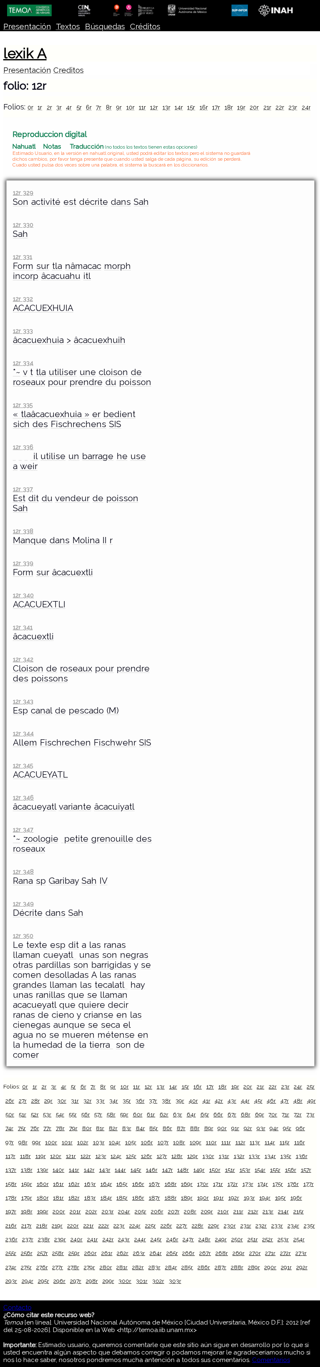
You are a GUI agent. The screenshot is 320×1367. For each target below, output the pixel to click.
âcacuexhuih (99, 340)
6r (89, 107)
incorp (25, 276)
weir (29, 466)
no (41, 1035)
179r (26, 1197)
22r (279, 107)
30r (61, 1100)
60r (137, 1114)
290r (270, 1267)
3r (59, 107)
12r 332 (23, 298)
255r (10, 1253)
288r (237, 1267)
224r (134, 1225)
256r (26, 1253)
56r (85, 1114)
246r (172, 1239)
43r (232, 1100)
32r (87, 1100)
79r (73, 1128)
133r (254, 1156)
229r (213, 1225)
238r (44, 1239)
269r (238, 1253)
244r (140, 1239)
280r (106, 1267)
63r (177, 1114)
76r (34, 1128)
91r (235, 1128)
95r (287, 1128)
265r (172, 1253)
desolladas (66, 975)
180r (43, 1197)
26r (9, 1100)
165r (122, 1184)
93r (261, 1128)
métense (116, 1035)
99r (36, 1142)
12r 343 (23, 701)
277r (57, 1267)
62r (164, 1114)
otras (23, 965)
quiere (91, 1005)
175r (277, 1184)
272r (285, 1253)
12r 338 (23, 530)
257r (42, 1253)
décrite (93, 202)
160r (43, 1184)
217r (26, 1225)
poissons (49, 679)
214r (283, 1211)
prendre (86, 382)
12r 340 (23, 595)
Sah (141, 202)
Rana (23, 881)
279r (89, 1267)
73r (310, 1114)
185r (122, 1197)
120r (55, 1156)
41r (206, 1100)
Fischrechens (78, 424)
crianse (98, 1015)
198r (26, 1211)
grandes (30, 985)
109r (195, 1142)
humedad (42, 1045)
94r (274, 1128)
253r (283, 1239)
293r (11, 1281)
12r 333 (23, 330)
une (88, 372)
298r (92, 1281)
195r (280, 1197)
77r (47, 1128)
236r (11, 1239)
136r (302, 1156)
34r (113, 1100)
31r (75, 1100)
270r (255, 1253)
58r (111, 1114)
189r (186, 1197)
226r (166, 1225)
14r (179, 107)
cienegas (31, 1025)
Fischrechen (65, 743)
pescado (86, 711)
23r (292, 107)
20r (254, 107)
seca (110, 1025)
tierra (101, 1045)
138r (26, 1169)
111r (226, 1142)
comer (26, 1055)
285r (187, 1267)
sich (21, 424)
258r (58, 1253)
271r (270, 1253)
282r (138, 1267)
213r (267, 1211)
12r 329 (23, 192)
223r (119, 1225)
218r (42, 1225)
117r (10, 1156)
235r (309, 1225)
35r (126, 1100)
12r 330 (23, 224)
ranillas (50, 995)
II (104, 540)
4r (69, 107)
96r (300, 1128)
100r (51, 1142)
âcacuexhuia (38, 340)
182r (74, 1197)
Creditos (68, 70)
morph (117, 266)
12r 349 (23, 903)
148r (183, 1169)
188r (171, 1197)
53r (47, 1114)
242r (108, 1239)
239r (60, 1239)
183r (90, 1197)
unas (89, 955)
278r (73, 1267)
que (76, 995)
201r (75, 1211)
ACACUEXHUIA (43, 308)
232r (261, 1225)
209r (207, 1211)
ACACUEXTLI (39, 604)
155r (275, 1169)
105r (130, 1142)
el (126, 1025)
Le (18, 945)
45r (258, 1100)
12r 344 (23, 733)
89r (208, 1128)
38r (166, 1100)
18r (229, 107)
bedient (119, 414)
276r (42, 1267)
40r (193, 1100)
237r (27, 1239)
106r (147, 1142)
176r (293, 1184)
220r (73, 1225)
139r (42, 1169)
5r (79, 107)
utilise (52, 456)
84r (140, 1128)
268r (221, 1253)
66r (218, 1114)
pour (57, 382)
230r (230, 1225)
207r (174, 1211)
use (138, 456)
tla (57, 266)
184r (106, 1197)
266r (188, 1253)
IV (104, 881)
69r (259, 1114)
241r (92, 1239)
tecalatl (111, 985)
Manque (30, 540)
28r (35, 1100)
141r (74, 1169)
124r (115, 1156)
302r (158, 1281)
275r (26, 1267)
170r (202, 1184)
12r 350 (23, 935)
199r (42, 1211)
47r (284, 1100)
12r (154, 107)
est (69, 202)
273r (301, 1253)
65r (204, 1114)
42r (219, 1100)
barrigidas (111, 965)
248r (204, 1239)
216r (11, 1225)
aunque (69, 1025)
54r (60, 1114)
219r (57, 1225)
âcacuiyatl (114, 807)
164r (106, 1184)
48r (297, 1100)
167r (154, 1184)
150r (214, 1169)
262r (122, 1253)
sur (42, 266)
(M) (113, 711)
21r (267, 107)
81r (100, 1128)
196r (296, 1197)
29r (48, 1100)
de (136, 372)
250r (237, 1239)
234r (293, 1225)
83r (126, 1128)
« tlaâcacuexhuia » (51, 414)
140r (58, 1169)
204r (124, 1211)
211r (238, 1211)
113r (255, 1142)
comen (27, 975)
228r (197, 1225)
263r (139, 1253)
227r (181, 1225)
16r (204, 107)
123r (100, 1156)
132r (239, 1156)
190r (203, 1197)
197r (10, 1211)
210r (223, 1211)
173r (247, 1184)
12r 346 (23, 797)
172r (233, 1184)
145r (135, 1169)
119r (40, 1156)
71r (285, 1114)
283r (154, 1267)
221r (88, 1225)
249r (221, 1239)
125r (131, 1156)
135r (285, 1156)
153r (245, 1169)
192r (233, 1197)
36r (140, 1100)
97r (9, 1142)
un (73, 456)
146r (152, 1169)
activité (45, 202)
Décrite (27, 913)
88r (195, 1128)
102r (82, 1142)
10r (130, 107)
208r (190, 1211)
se (146, 965)
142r (89, 1169)
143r (104, 1169)
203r (108, 1211)
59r (124, 1114)
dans (121, 202)
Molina (86, 540)
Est (19, 498)
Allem (25, 743)
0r (30, 107)
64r (191, 1114)
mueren (78, 1035)
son (109, 955)
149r (199, 1169)
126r (146, 1156)
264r (156, 1253)
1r (40, 107)
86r (167, 1128)
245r (156, 1239)
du (110, 382)
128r (176, 1156)
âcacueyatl (34, 807)
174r (263, 1184)
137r (10, 1169)
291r (286, 1267)
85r (153, 1128)
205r (140, 1211)
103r (99, 1142)
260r (90, 1253)
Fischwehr (115, 743)
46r (271, 1100)
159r (26, 1184)
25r (311, 1086)
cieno (63, 1015)
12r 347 (23, 829)
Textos (68, 26)
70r (272, 1114)
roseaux (29, 382)
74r (9, 1128)
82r (113, 1128)
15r (191, 107)
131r (224, 1156)
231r (245, 1225)
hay (137, 985)
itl (87, 276)
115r (285, 1142)
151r (230, 1169)
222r (103, 1225)
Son (20, 202)
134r (270, 1156)
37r (153, 1100)
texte (36, 945)
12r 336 (23, 446)
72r (298, 1114)
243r (124, 1239)
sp (41, 881)
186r (138, 1197)
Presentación (27, 26)
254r (299, 1239)
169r (186, 1184)
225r (150, 1225)
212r (253, 1211)
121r (71, 1156)
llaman (26, 955)
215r (298, 1211)
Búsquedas (105, 26)
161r (58, 1184)
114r (270, 1142)
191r (218, 1197)
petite (74, 839)
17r (216, 107)
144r (120, 1169)
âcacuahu (60, 276)
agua (23, 1035)
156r (290, 1169)
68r (245, 1114)
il (34, 456)
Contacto (17, 1307)
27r (23, 1100)
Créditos (145, 26)
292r (302, 1267)
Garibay (64, 881)
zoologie (40, 839)
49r (311, 1100)
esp (57, 945)
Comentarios (271, 1360)
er (96, 414)
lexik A (25, 53)
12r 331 (22, 256)
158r (11, 1184)
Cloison (28, 669)
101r (67, 1142)
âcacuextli (72, 572)
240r (76, 1239)
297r (75, 1281)
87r (181, 1128)
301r (142, 1281)
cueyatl (59, 955)
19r (241, 107)
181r (58, 1197)
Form (23, 266)
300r (124, 1281)
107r (163, 1142)
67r (232, 1114)
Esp (20, 711)
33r (100, 1100)
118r (25, 1156)
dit (33, 498)
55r (73, 1114)
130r (208, 1156)
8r (109, 107)
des (40, 424)
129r (192, 1156)
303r (175, 1281)
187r (154, 1197)
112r (240, 1142)
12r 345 (23, 765)
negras (134, 955)
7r (98, 107)
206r (157, 1211)
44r (245, 1100)
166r (138, 1184)
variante (75, 807)
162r (74, 1184)
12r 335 (23, 404)
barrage (97, 456)
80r (87, 1128)
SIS (115, 424)
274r (10, 1267)
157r (306, 1169)
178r (11, 1197)
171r (218, 1184)
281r (122, 1267)
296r (59, 1281)
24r (306, 107)
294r (27, 1281)
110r (211, 1142)
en (121, 1015)
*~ (16, 372)
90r (222, 1128)
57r (98, 1114)
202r (91, 1211)
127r (162, 1156)
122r (85, 1156)
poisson (135, 382)
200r (58, 1211)
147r (167, 1169)
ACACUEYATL (40, 775)
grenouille (112, 839)
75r (22, 1128)
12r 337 (23, 488)
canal (41, 711)
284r (171, 1267)
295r (43, 1281)
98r (23, 1142)
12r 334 (23, 362)
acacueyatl (34, 1005)
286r (204, 1267)
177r (308, 1184)
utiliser (63, 372)
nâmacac (83, 266)
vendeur (72, 498)
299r (108, 1281)
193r (249, 1197)
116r (299, 1142)
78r (60, 1128)
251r (253, 1239)
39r (179, 1100)
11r (142, 107)
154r (260, 1169)
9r (119, 107)
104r (114, 1142)
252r (267, 1239)
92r (248, 1128)
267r (205, 1253)
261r (106, 1253)
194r (264, 1197)
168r (171, 1184)
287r (220, 1267)
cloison (113, 372)
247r (188, 1239)
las (95, 945)
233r (277, 1225)
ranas (115, 945)
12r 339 (23, 563)
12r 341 (22, 627)
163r (90, 1184)
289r (254, 1267)
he (122, 456)
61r (151, 1114)
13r (166, 107)
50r (9, 1114)
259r (74, 1253)
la (16, 1045)
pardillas (53, 965)
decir (118, 1005)
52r (35, 1114)
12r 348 (23, 871)
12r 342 (23, 659)
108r (179, 1142)
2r (49, 107)
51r (22, 1114)
